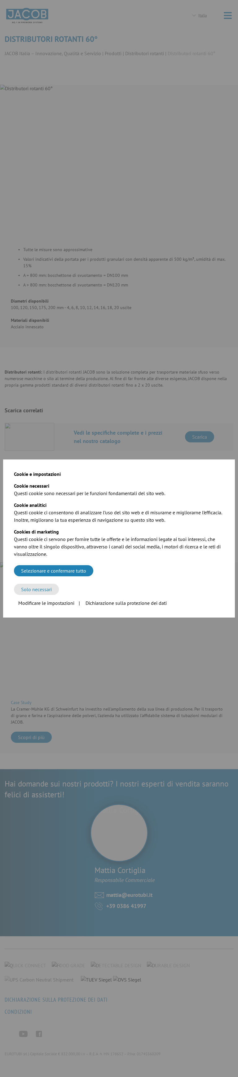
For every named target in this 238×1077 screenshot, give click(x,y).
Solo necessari (36, 589)
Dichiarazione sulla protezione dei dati (126, 603)
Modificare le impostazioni (46, 603)
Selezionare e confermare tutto (53, 571)
